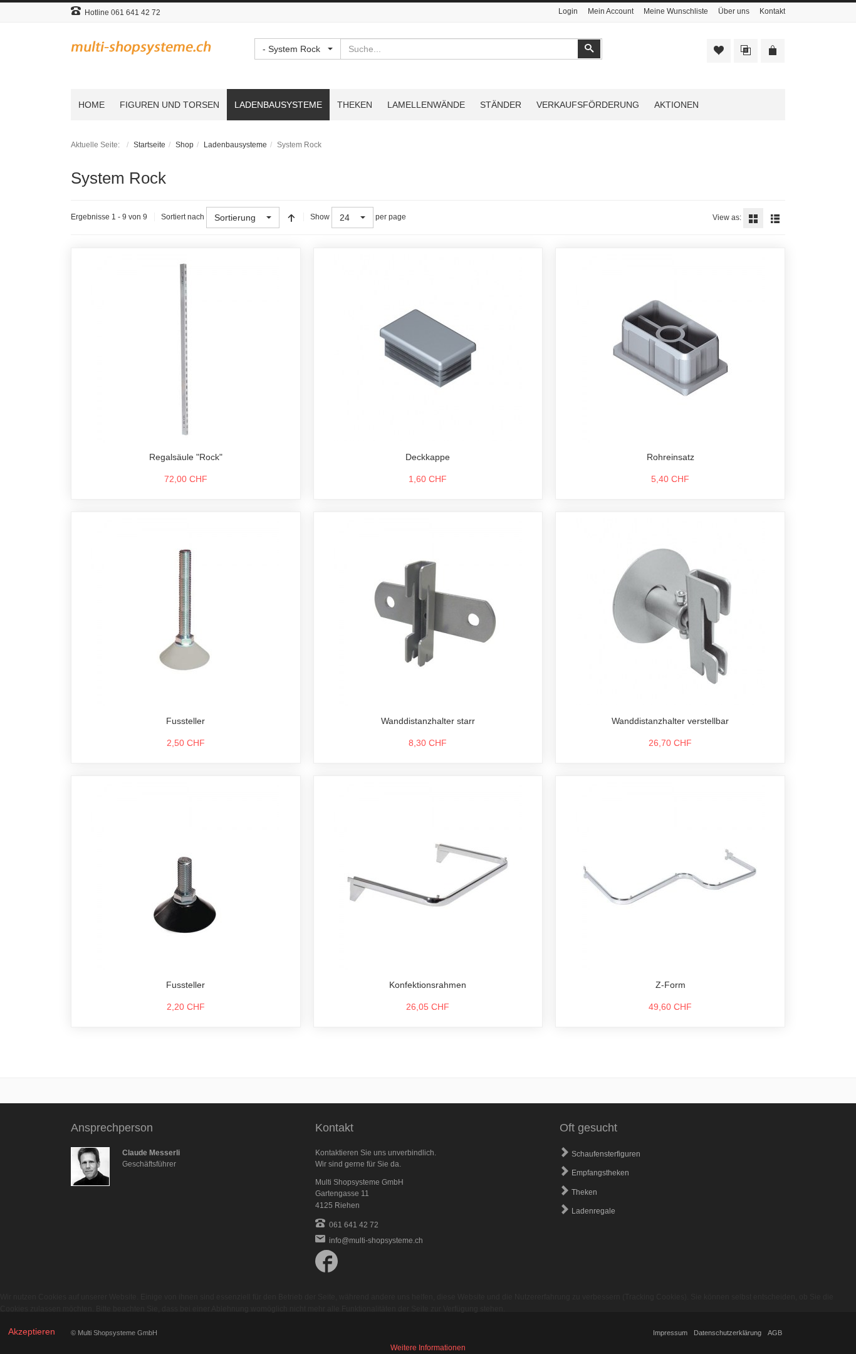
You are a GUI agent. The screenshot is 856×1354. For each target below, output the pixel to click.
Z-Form (670, 985)
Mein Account (611, 11)
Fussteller (185, 721)
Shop (184, 144)
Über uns (733, 11)
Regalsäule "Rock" (185, 457)
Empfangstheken (600, 1172)
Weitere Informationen (428, 1347)
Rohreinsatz (670, 457)
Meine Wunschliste (676, 11)
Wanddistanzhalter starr (428, 721)
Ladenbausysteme (235, 144)
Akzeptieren (31, 1331)
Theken (584, 1192)
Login (568, 11)
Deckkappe (427, 457)
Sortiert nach (182, 217)
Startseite (149, 144)
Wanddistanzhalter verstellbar (670, 721)
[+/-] (291, 217)
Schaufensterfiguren (606, 1154)
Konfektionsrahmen (427, 985)
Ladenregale (593, 1211)
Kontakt (772, 11)
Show (320, 217)
